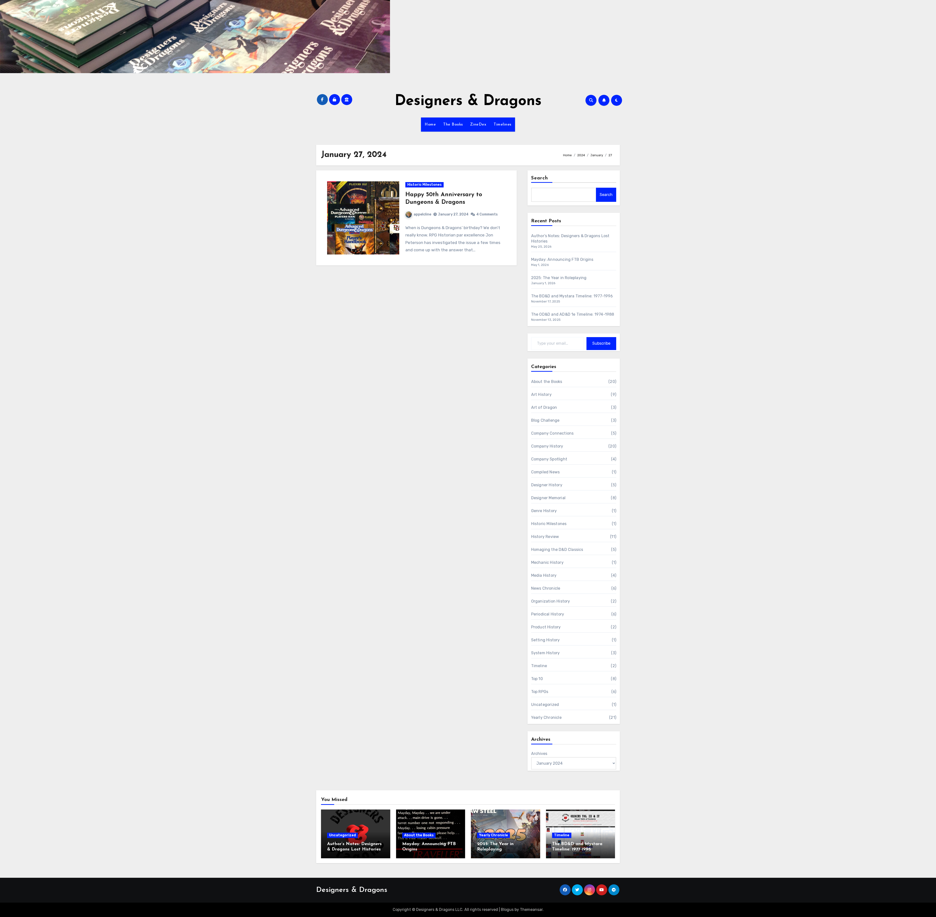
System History (545, 653)
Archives (539, 753)
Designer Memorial (548, 498)
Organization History (550, 601)
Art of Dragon (544, 407)
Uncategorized (545, 704)
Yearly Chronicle (546, 717)
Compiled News (545, 472)
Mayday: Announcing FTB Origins (562, 259)
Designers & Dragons (468, 101)
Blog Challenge (545, 420)
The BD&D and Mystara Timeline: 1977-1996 (572, 296)
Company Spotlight (549, 459)
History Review (545, 536)
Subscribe (601, 343)
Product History (546, 627)
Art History (541, 394)
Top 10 (537, 678)
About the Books (546, 381)
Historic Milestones (424, 185)
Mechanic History (547, 562)
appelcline (422, 214)
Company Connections (552, 433)
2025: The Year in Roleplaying (559, 277)
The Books (453, 125)
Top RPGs (539, 691)
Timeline (539, 665)
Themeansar (531, 909)
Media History (544, 575)
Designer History (546, 485)
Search (539, 178)
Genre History (544, 510)
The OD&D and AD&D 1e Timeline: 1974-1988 (572, 314)
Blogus (507, 909)
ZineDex (478, 125)
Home (430, 125)
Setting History (545, 640)
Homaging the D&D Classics (557, 549)
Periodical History (547, 614)
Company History (547, 446)
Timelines (502, 125)
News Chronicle (545, 588)
